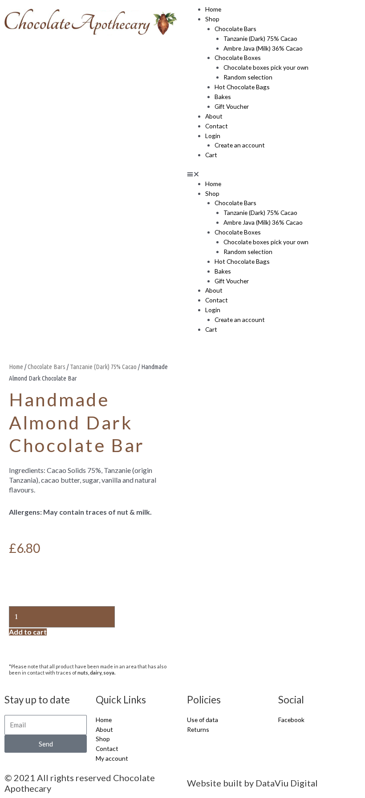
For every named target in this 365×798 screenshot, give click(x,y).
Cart (211, 155)
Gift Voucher (232, 106)
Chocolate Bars (235, 28)
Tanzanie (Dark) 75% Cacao (260, 38)
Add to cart (28, 631)
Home (213, 9)
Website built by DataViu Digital (252, 783)
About (214, 116)
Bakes (223, 96)
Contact (216, 126)
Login (212, 135)
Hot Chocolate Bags (242, 87)
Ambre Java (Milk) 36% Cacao (263, 48)
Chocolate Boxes (238, 57)
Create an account (240, 145)
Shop (212, 19)
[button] (274, 174)
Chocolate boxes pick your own (265, 67)
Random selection (247, 77)
